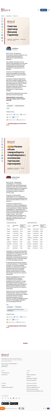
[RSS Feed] (19, 398)
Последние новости (5, 372)
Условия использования (31, 385)
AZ (46, 408)
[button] (2, 18)
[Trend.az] (5, 10)
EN (43, 408)
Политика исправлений (31, 380)
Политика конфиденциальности (33, 387)
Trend (20, 62)
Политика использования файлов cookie (34, 390)
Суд (8, 108)
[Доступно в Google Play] (14, 403)
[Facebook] (5, 398)
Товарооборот (18, 306)
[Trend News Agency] (4, 355)
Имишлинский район (19, 105)
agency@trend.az (4, 366)
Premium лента (4, 374)
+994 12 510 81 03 (4, 365)
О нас (27, 372)
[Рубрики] (48, 10)
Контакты (28, 376)
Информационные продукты (7, 387)
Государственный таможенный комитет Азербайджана (15, 310)
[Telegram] (13, 398)
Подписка (3, 385)
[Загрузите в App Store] (5, 403)
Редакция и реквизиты (31, 374)
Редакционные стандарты (31, 378)
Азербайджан (10, 105)
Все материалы (15, 49)
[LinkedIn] (16, 398)
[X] (8, 398)
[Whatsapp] (2, 398)
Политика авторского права (32, 389)
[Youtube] (11, 398)
